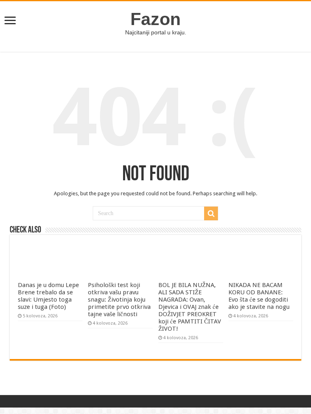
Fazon (155, 19)
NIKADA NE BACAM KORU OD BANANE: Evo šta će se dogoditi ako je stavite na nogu (259, 295)
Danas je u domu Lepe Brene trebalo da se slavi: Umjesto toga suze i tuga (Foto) (48, 295)
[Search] (211, 213)
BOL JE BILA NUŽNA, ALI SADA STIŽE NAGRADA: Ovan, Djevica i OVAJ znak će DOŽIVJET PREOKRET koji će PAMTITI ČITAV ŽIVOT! (189, 306)
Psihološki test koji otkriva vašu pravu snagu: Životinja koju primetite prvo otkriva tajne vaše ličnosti (119, 299)
